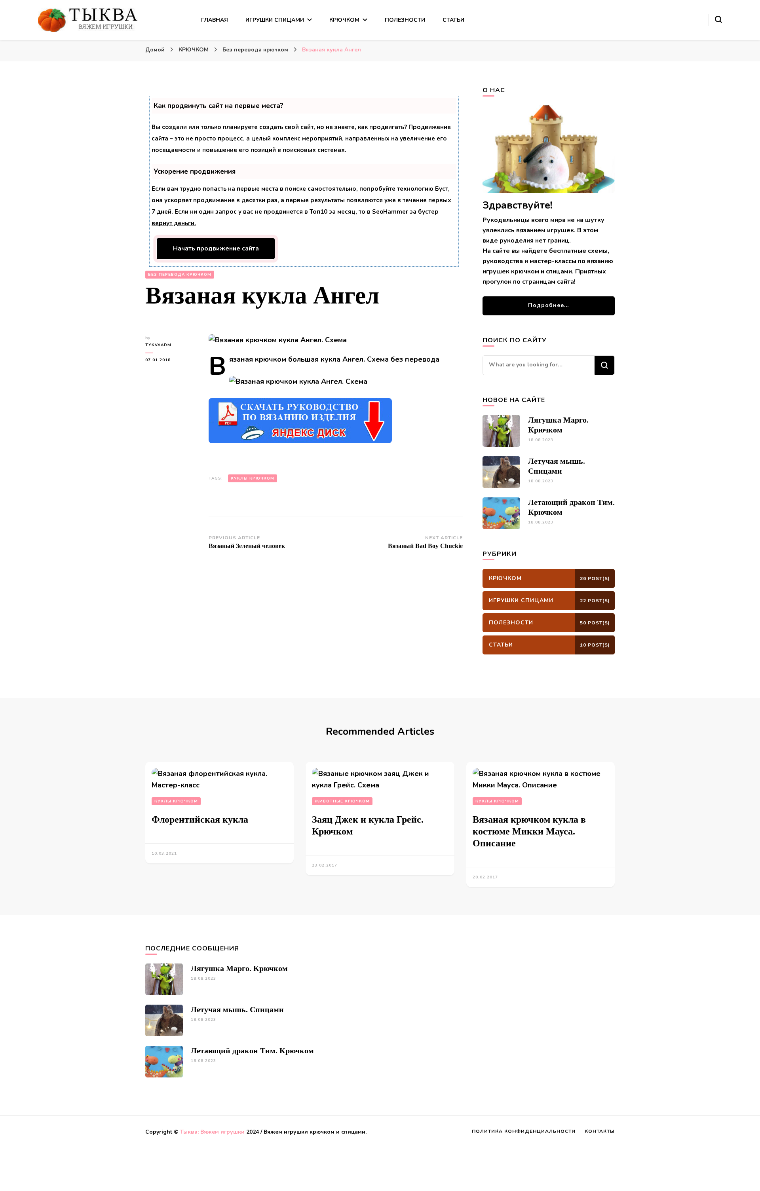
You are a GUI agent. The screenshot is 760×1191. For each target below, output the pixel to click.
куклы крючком (252, 478)
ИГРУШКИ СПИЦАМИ (274, 20)
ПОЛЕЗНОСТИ (405, 20)
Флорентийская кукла (200, 819)
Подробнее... (548, 305)
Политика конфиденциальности (524, 1131)
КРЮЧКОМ (344, 20)
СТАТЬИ (453, 20)
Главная (214, 20)
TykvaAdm (158, 345)
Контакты (600, 1131)
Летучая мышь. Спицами (237, 1009)
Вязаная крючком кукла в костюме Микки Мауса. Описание (529, 831)
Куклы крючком (176, 801)
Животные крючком (342, 801)
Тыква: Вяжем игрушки (212, 1132)
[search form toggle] (718, 19)
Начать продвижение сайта (216, 248)
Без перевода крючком (179, 274)
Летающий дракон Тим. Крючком (252, 1050)
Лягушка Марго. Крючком (239, 968)
